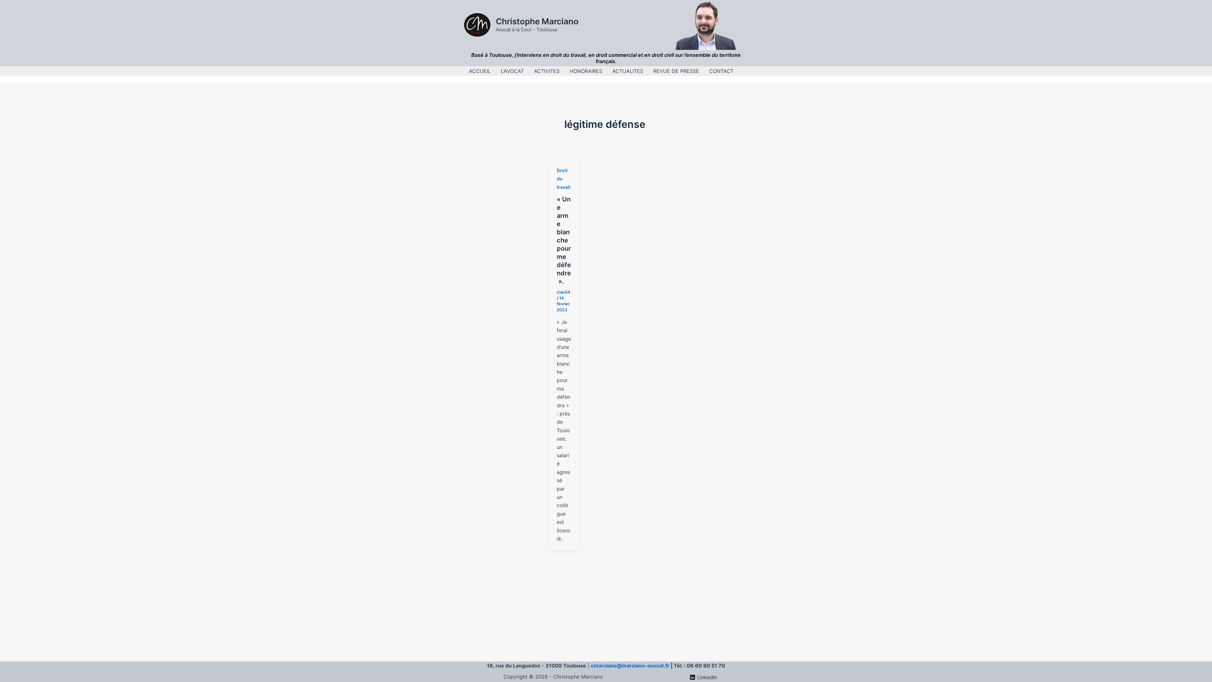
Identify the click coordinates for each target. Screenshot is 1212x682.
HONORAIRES (586, 71)
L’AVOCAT (512, 71)
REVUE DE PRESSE (676, 71)
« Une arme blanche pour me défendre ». (564, 240)
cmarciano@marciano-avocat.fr (630, 665)
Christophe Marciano (537, 21)
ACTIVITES (547, 71)
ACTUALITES (627, 71)
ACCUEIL (480, 71)
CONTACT (721, 71)
